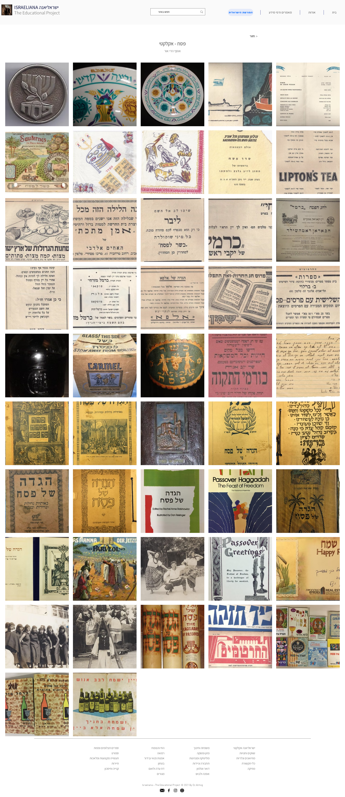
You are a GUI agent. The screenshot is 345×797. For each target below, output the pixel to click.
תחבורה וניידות (201, 763)
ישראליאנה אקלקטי (244, 748)
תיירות (115, 763)
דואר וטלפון (203, 769)
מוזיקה (251, 769)
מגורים (160, 774)
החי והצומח (157, 748)
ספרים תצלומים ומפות (106, 748)
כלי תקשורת (248, 763)
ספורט (115, 753)
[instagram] (175, 790)
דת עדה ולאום (156, 769)
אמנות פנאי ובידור (154, 758)
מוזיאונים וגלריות (245, 758)
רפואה (160, 753)
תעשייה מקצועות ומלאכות (104, 758)
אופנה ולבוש (203, 774)
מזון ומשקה (203, 753)
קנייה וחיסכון (112, 769)
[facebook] (169, 790)
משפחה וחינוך (202, 748)
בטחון (161, 763)
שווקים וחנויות (247, 753)
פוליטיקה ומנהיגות (199, 758)
